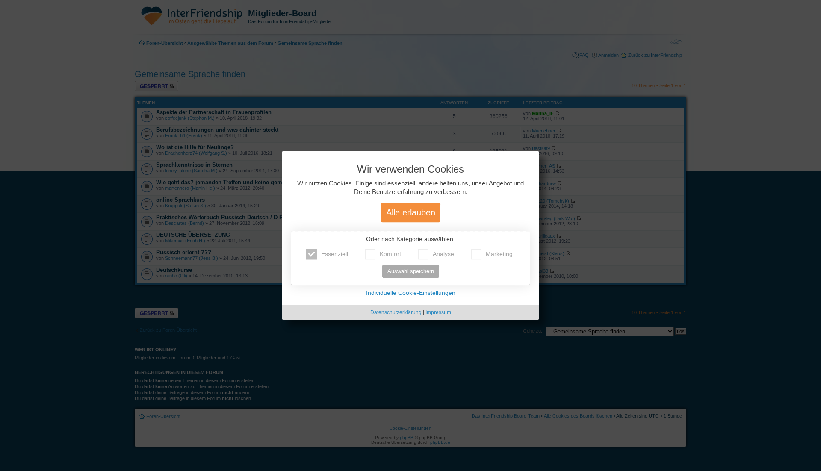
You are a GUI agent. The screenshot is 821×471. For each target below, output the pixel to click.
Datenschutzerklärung (396, 313)
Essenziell (334, 254)
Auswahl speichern (410, 271)
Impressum (438, 313)
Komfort (390, 254)
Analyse (443, 254)
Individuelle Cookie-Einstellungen (410, 293)
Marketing (499, 254)
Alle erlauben (410, 213)
